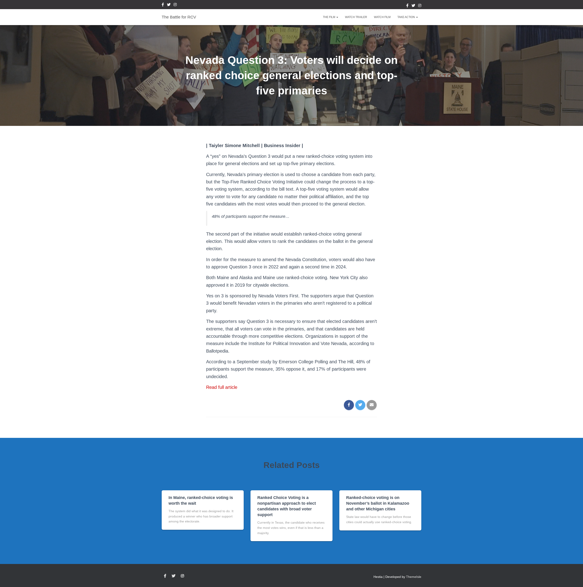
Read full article (221, 387)
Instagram (175, 5)
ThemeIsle (413, 577)
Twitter (169, 5)
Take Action (406, 17)
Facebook (163, 5)
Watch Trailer (356, 17)
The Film (329, 17)
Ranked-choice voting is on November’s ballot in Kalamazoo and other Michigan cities (377, 503)
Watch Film (382, 17)
